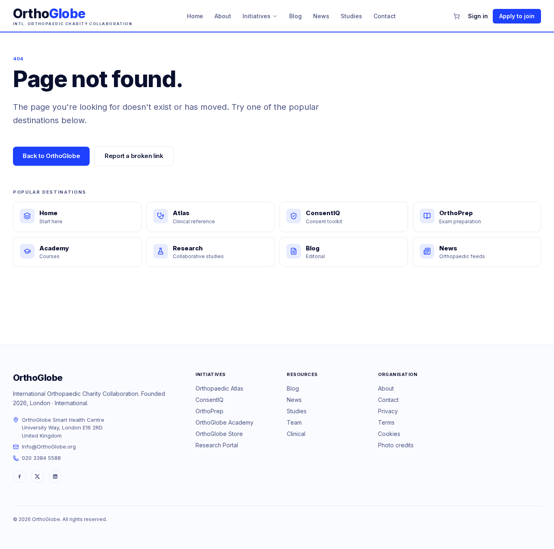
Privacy (388, 411)
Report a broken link (134, 156)
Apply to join (517, 16)
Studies (351, 16)
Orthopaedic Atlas (219, 388)
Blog (295, 16)
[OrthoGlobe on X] (37, 476)
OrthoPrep (209, 411)
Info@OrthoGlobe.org (49, 446)
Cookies (389, 433)
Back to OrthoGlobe (51, 156)
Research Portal (216, 445)
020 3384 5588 (41, 458)
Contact (385, 16)
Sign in (478, 16)
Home (195, 16)
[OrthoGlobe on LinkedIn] (55, 476)
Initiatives (257, 16)
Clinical (296, 433)
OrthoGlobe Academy (224, 422)
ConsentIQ (209, 399)
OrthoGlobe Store (219, 433)
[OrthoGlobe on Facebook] (19, 476)
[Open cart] (456, 16)
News (321, 16)
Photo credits (396, 445)
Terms (386, 422)
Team (294, 422)
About (223, 16)
